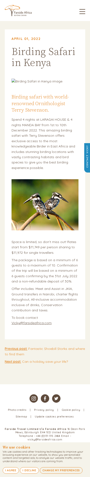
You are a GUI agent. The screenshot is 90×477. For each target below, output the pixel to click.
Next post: (13, 361)
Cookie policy (71, 410)
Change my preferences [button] (61, 470)
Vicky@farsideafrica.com (32, 323)
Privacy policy (44, 410)
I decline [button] (29, 470)
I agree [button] (10, 470)
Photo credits (17, 410)
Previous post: (16, 349)
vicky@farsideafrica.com (45, 439)
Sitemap (21, 416)
